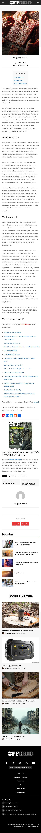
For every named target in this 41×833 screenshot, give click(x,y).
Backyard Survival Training (13, 365)
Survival (24, 476)
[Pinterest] (23, 524)
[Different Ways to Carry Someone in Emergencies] (7, 563)
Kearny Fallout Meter (12, 803)
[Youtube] (33, 763)
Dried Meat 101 (19, 77)
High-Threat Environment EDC (13, 736)
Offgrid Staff (22, 63)
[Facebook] (14, 524)
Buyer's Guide (12, 476)
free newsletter (25, 324)
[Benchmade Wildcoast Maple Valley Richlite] (20, 685)
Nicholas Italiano (9, 739)
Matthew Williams (10, 633)
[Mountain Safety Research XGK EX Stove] (20, 615)
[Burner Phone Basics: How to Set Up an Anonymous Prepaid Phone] (7, 553)
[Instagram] (13, 763)
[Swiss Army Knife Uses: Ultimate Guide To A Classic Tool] (7, 544)
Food (19, 476)
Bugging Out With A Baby (12, 390)
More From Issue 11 (20, 83)
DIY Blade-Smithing (10, 351)
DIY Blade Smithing (9, 483)
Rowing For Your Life (12, 806)
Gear (20, 41)
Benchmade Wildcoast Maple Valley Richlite (18, 701)
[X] (18, 524)
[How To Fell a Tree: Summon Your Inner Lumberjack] (7, 583)
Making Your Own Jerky (12, 343)
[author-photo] (3, 633)
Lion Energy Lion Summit (11, 666)
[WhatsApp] (27, 524)
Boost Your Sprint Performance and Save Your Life (21, 347)
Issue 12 (36, 402)
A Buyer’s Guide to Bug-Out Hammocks (17, 369)
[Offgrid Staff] (20, 496)
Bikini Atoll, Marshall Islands (14, 810)
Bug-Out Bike (19, 573)
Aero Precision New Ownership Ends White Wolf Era (21, 814)
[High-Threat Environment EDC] (20, 721)
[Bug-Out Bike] (7, 573)
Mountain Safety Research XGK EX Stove (17, 630)
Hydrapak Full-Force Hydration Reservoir (28, 484)
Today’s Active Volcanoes (12, 332)
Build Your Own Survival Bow (14, 373)
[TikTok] (20, 763)
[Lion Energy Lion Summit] (20, 650)
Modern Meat (18, 80)
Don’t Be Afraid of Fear (12, 354)
